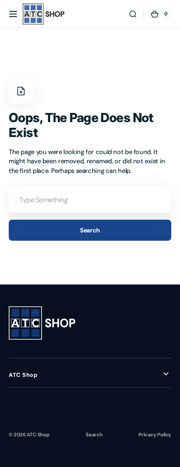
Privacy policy (154, 434)
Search (90, 230)
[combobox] (90, 199)
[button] (13, 14)
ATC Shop (38, 434)
